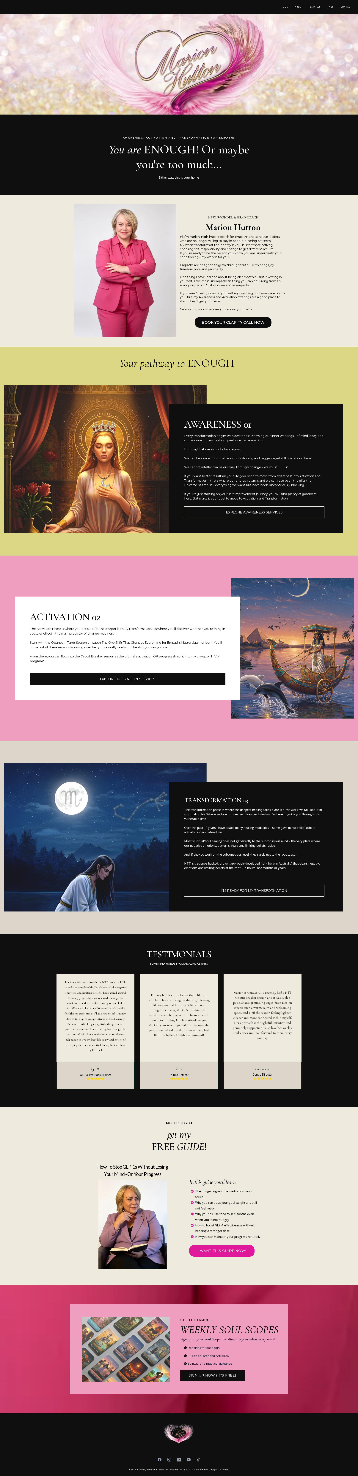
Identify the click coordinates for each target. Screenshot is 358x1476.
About (299, 6)
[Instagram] (169, 1459)
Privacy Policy (146, 1469)
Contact (346, 6)
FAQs (331, 6)
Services (315, 6)
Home (284, 6)
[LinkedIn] (179, 1459)
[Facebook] (159, 1459)
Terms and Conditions (168, 1469)
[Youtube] (189, 1459)
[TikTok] (198, 1459)
